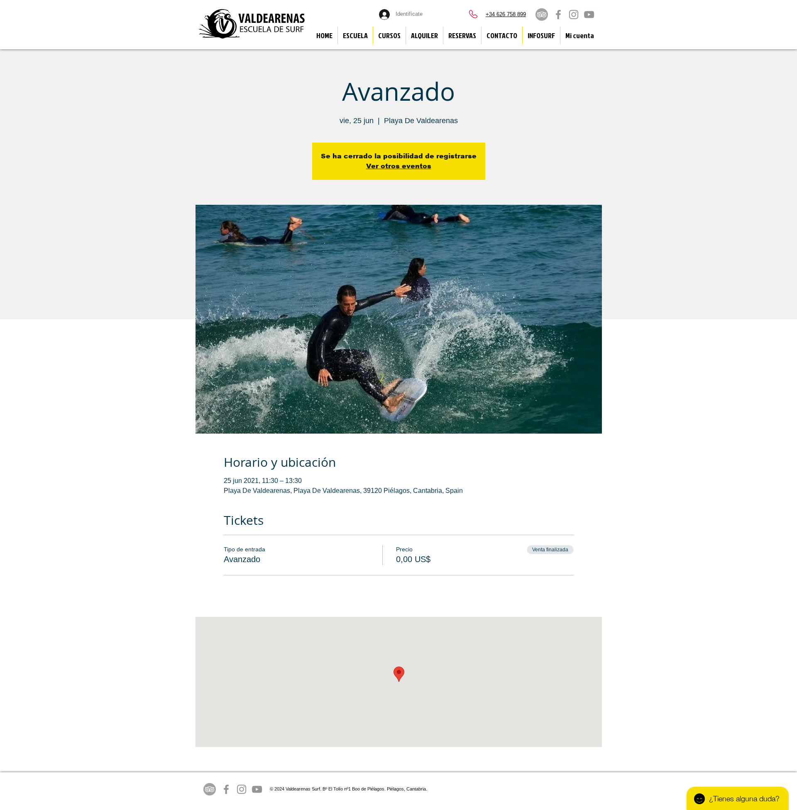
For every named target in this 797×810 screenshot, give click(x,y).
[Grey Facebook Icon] (558, 14)
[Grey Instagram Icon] (573, 14)
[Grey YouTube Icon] (589, 14)
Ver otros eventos (398, 166)
